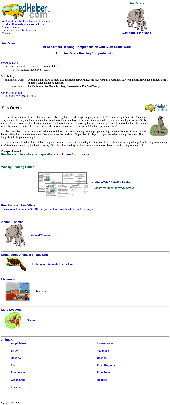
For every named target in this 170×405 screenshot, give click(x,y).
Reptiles (102, 379)
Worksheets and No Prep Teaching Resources (26, 21)
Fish (13, 365)
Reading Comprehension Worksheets (23, 24)
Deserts (16, 358)
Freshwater (18, 372)
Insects (15, 387)
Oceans (102, 358)
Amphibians (18, 343)
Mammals (7, 33)
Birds (14, 350)
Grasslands (18, 379)
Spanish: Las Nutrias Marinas (20, 95)
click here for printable (73, 154)
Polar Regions (106, 365)
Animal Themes (10, 27)
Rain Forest (104, 372)
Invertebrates (105, 343)
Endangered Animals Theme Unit (19, 30)
